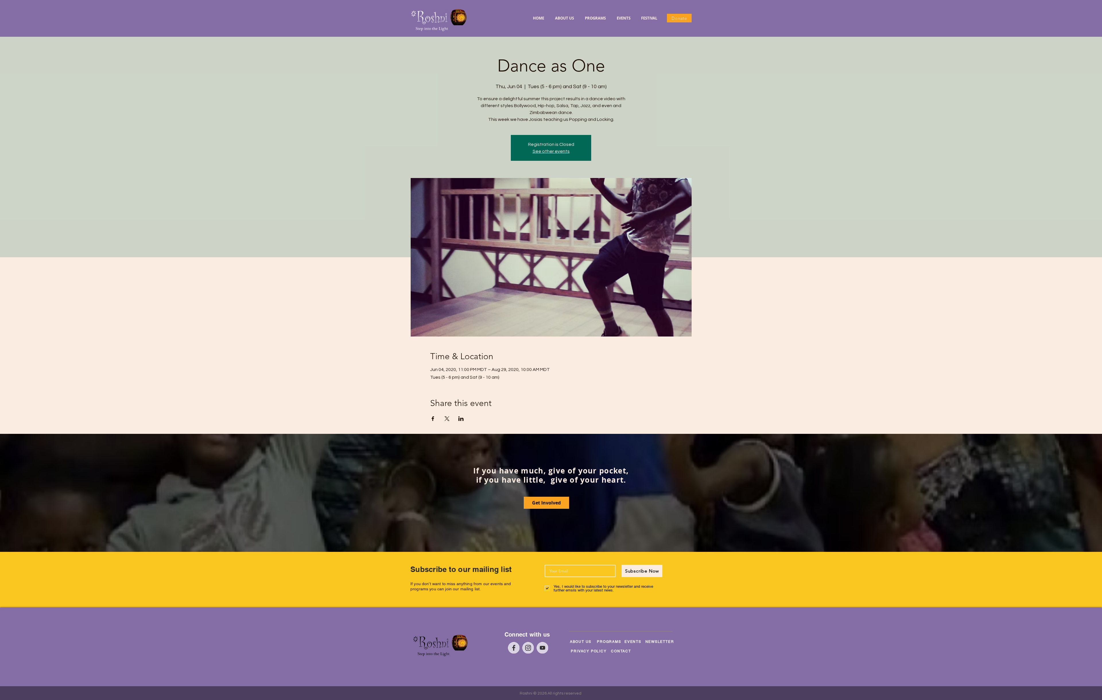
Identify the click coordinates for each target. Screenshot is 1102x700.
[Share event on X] (447, 418)
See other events (551, 151)
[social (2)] (542, 647)
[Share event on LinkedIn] (461, 418)
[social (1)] (528, 647)
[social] (513, 647)
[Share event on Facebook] (433, 418)
